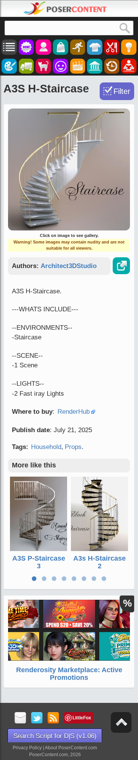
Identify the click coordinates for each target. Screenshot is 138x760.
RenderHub (74, 411)
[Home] (65, 8)
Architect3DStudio (69, 266)
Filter (121, 91)
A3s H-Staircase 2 (99, 562)
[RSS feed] (53, 718)
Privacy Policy (27, 747)
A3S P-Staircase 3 (38, 562)
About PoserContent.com (71, 747)
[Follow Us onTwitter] (37, 718)
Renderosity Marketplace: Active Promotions (69, 673)
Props (73, 447)
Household (46, 447)
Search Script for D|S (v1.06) (55, 736)
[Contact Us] (20, 718)
